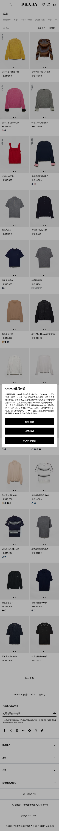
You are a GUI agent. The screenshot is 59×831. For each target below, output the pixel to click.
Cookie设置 (29, 440)
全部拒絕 (29, 431)
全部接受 (29, 421)
